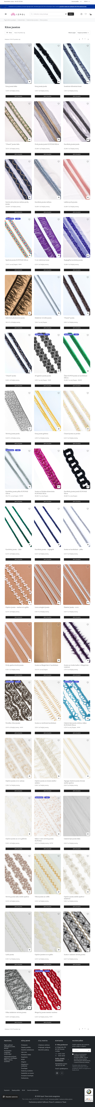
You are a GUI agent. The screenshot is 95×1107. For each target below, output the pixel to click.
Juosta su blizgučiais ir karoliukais (46, 665)
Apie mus (24, 1052)
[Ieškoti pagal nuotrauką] (66, 14)
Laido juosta (10, 954)
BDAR (23, 1059)
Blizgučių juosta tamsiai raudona (46, 1012)
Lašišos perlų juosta (70, 202)
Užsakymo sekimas (44, 1045)
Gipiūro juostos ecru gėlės (44, 954)
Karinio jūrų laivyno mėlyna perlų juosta (17, 203)
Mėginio (23, 1062)
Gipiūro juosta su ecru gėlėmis (16, 839)
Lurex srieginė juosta (42, 607)
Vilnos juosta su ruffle (42, 897)
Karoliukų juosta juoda (71, 144)
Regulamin (24, 1057)
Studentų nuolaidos (27, 1071)
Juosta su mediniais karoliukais (45, 723)
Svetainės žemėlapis (27, 1075)
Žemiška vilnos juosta (13, 723)
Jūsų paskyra (43, 1041)
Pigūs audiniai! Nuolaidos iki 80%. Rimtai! (9, 1046)
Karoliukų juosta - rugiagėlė (44, 549)
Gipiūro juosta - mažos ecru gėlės (17, 607)
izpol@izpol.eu (63, 1068)
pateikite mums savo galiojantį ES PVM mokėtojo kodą (72, 6)
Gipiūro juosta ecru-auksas (15, 781)
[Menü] (92, 1089)
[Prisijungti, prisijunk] (81, 14)
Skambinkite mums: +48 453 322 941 (13, 1)
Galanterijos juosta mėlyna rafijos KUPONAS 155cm (75, 724)
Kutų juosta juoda (41, 86)
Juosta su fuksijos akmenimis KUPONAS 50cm (44, 492)
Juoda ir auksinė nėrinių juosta (74, 954)
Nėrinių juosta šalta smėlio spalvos (17, 897)
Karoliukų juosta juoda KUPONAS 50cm (75, 492)
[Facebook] (62, 1073)
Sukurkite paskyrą (43, 1050)
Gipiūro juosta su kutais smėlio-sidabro (46, 782)
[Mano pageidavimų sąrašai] (86, 14)
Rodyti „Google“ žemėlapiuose (60, 1059)
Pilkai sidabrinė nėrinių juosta (16, 1012)
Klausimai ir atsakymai (24, 1065)
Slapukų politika (26, 1047)
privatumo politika (78, 1057)
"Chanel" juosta (69, 318)
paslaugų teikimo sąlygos (66, 1099)
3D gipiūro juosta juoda (43, 376)
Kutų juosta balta (11, 86)
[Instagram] (57, 1073)
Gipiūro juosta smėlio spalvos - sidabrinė (74, 898)
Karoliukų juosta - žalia (13, 549)
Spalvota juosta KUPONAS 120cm (17, 260)
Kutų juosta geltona (41, 433)
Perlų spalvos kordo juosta (14, 665)
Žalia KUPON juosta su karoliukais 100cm (75, 377)
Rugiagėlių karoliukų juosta (73, 260)
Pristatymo (24, 1045)
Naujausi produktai (82, 32)
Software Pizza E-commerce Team (54, 1102)
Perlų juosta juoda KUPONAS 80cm (47, 144)
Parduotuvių (24, 1078)
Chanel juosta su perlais (72, 433)
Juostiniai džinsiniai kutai (73, 86)
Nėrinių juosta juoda (13, 433)
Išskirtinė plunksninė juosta (15, 318)
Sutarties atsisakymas (27, 1050)
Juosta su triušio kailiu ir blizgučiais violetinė (76, 666)
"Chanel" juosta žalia (12, 144)
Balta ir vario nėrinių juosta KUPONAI (44, 840)
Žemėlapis (24, 1068)
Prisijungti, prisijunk (44, 1047)
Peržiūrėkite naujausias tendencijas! (8, 1052)
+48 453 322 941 (60, 1065)
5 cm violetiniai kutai (42, 260)
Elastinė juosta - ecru (71, 607)
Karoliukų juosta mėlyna (43, 202)
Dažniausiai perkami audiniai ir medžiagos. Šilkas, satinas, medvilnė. (10, 1059)
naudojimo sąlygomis (79, 1055)
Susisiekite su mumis (27, 1073)
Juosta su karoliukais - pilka (73, 549)
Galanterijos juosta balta (72, 839)
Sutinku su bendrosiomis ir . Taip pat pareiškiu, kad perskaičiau (82, 1058)
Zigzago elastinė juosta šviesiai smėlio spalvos (74, 782)
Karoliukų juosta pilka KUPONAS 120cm (17, 492)
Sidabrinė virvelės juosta (43, 318)
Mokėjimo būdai (26, 1054)
